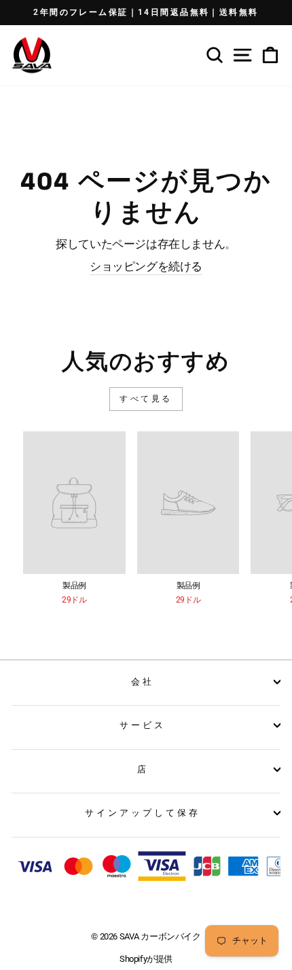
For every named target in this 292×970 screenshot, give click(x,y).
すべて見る (146, 398)
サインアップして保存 (142, 813)
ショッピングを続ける (146, 266)
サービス (143, 725)
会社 (142, 682)
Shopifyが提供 (146, 959)
